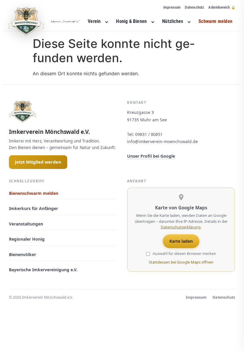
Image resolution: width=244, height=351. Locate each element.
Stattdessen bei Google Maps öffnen (181, 262)
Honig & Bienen (131, 21)
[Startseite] (44, 21)
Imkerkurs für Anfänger (33, 208)
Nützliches (172, 21)
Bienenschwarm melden (33, 193)
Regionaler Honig (27, 239)
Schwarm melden (215, 21)
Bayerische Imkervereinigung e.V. (43, 269)
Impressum (172, 7)
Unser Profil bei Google (151, 156)
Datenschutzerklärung (181, 227)
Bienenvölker (22, 254)
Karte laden (181, 241)
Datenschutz (194, 7)
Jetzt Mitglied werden (38, 162)
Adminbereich (219, 7)
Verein (94, 21)
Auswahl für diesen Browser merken (184, 254)
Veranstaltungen (26, 224)
